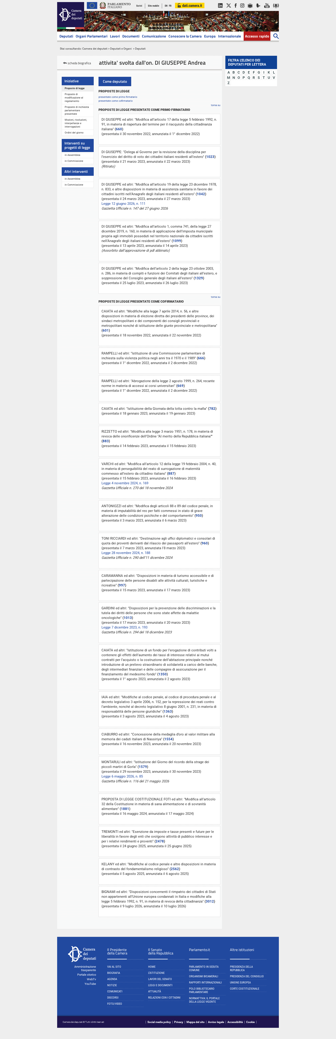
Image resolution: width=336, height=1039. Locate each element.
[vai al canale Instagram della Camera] (242, 10)
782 (212, 409)
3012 (210, 901)
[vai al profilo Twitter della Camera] (228, 10)
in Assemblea (72, 155)
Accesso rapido (257, 36)
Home (151, 966)
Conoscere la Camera (185, 36)
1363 (168, 711)
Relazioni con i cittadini (164, 997)
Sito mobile (153, 5)
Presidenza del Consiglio (247, 976)
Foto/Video (114, 1003)
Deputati (66, 36)
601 (106, 330)
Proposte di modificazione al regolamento (74, 98)
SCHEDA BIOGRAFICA (79, 63)
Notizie (112, 985)
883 (106, 441)
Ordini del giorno (74, 132)
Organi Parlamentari (91, 36)
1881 (125, 809)
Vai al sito (114, 966)
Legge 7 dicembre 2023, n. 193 (124, 627)
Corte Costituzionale (244, 988)
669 (180, 386)
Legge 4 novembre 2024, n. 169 (124, 483)
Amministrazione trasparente (85, 968)
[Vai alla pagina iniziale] (70, 28)
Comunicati (114, 991)
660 (119, 129)
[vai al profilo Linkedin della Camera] (220, 10)
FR (170, 5)
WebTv (91, 979)
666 (201, 358)
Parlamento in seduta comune (204, 968)
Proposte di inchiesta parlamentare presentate (77, 110)
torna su (215, 105)
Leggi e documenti (160, 985)
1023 (210, 157)
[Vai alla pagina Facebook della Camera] (236, 10)
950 (199, 516)
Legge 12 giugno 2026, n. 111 (123, 204)
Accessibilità (235, 1022)
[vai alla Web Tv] (250, 10)
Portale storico (86, 974)
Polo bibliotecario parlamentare (201, 990)
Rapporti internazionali (205, 982)
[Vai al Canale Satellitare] (258, 10)
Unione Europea (240, 982)
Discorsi (112, 997)
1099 (177, 241)
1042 (201, 194)
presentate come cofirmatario (116, 100)
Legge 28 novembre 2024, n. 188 (125, 553)
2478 (160, 841)
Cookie (250, 1022)
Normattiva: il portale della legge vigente (204, 999)
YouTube (90, 984)
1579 (143, 767)
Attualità (154, 991)
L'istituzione (156, 973)
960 (205, 543)
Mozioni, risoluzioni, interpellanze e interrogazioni (76, 123)
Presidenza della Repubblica (241, 968)
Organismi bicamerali (203, 976)
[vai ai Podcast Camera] (276, 10)
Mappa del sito (196, 1022)
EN (166, 5)
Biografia (113, 973)
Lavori (115, 36)
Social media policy (159, 1022)
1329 (199, 278)
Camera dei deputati (94, 48)
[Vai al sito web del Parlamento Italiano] (115, 10)
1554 (168, 739)
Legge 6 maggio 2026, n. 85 (122, 776)
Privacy (178, 1022)
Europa (210, 36)
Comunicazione (154, 36)
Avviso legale (216, 1022)
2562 (175, 869)
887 (171, 474)
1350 (162, 674)
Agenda (112, 979)
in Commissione (74, 161)
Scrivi (139, 5)
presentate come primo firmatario (118, 97)
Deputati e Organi (121, 48)
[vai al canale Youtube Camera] (267, 10)
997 (122, 585)
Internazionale (229, 36)
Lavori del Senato (160, 979)
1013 (128, 618)
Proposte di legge (75, 88)
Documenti (130, 36)
